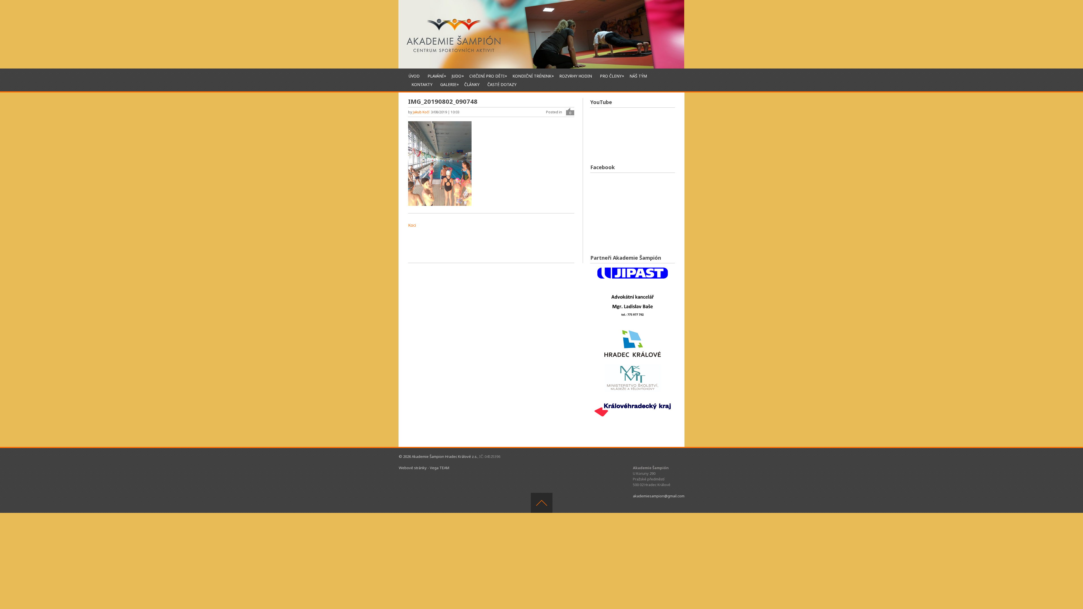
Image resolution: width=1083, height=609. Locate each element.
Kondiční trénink (531, 76)
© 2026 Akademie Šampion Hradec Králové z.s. (438, 456)
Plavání (436, 76)
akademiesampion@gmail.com (658, 495)
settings (579, 602)
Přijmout (638, 600)
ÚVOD (414, 76)
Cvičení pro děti (487, 76)
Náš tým (638, 76)
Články (471, 84)
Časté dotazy (501, 84)
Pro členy (611, 76)
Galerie (448, 84)
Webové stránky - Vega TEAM (424, 467)
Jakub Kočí (421, 112)
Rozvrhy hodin (575, 76)
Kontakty (421, 84)
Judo (456, 76)
